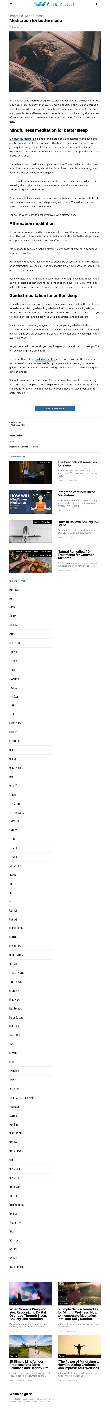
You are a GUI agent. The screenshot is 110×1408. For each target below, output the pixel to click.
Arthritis (13, 625)
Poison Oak (14, 1089)
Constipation (15, 768)
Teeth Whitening (16, 1204)
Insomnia (16, 16)
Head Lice (13, 919)
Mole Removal (15, 1008)
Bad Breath (14, 661)
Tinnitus (13, 1213)
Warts (11, 1231)
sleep (35, 447)
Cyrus (60, 480)
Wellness (13, 1249)
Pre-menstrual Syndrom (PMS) (22, 1097)
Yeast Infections (16, 1267)
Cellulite (13, 732)
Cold (11, 750)
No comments (17, 27)
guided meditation (45, 359)
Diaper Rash (14, 821)
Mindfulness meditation (22, 138)
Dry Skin (13, 857)
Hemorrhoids (15, 946)
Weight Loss (14, 1240)
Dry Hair (12, 839)
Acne (11, 598)
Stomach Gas (14, 1178)
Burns (12, 714)
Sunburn (13, 1196)
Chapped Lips (14, 741)
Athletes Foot (14, 643)
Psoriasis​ (13, 1115)
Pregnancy (14, 1106)
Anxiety (37, 522)
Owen (60, 1331)
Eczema (12, 875)
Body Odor (13, 696)
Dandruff (13, 794)
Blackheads (14, 678)
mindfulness (26, 447)
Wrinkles (13, 1258)
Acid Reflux (14, 589)
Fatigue (12, 883)
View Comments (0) (55, 408)
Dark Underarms (16, 812)
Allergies (13, 607)
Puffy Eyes (13, 1124)
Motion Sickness (16, 1017)
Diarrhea (13, 830)
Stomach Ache (45, 555)
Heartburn (18, 552)
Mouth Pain (14, 1026)
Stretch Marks (15, 1187)
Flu (10, 892)
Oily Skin (13, 1053)
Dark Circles (14, 803)
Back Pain (13, 652)
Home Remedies (16, 955)
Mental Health (15, 991)
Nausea (12, 1044)
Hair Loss (13, 910)
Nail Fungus (14, 1035)
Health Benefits (16, 928)
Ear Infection (15, 866)
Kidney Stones (15, 982)
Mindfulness (34, 16)
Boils (11, 705)
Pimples (12, 1080)
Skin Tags (13, 1142)
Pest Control (14, 1071)
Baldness (13, 670)
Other (49, 462)
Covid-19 (13, 785)
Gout (11, 901)
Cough (11, 776)
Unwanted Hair (16, 1222)
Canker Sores (15, 723)
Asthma (12, 634)
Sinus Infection (45, 552)
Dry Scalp (13, 848)
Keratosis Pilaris (16, 973)
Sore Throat (33, 555)
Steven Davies (15, 435)
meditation (14, 447)
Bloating (13, 687)
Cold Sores (13, 759)
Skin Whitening (16, 1151)
